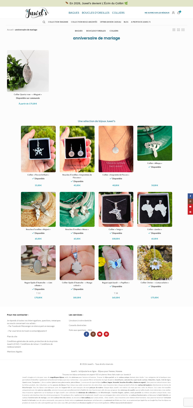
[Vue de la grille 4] (183, 30)
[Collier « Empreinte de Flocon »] (116, 149)
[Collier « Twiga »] (116, 209)
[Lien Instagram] (93, 334)
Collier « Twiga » (116, 229)
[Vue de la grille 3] (178, 30)
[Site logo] (37, 12)
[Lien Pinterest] (106, 334)
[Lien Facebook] (86, 334)
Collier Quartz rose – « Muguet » (28, 94)
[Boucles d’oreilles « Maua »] (77, 209)
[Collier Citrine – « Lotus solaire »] (154, 262)
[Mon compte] (173, 12)
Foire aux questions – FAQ (80, 330)
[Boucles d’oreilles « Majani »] (38, 209)
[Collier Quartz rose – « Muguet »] (28, 71)
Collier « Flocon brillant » (38, 175)
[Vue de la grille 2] (174, 30)
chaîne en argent (139, 382)
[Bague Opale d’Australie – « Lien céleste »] (38, 262)
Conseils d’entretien (77, 325)
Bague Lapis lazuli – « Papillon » (116, 282)
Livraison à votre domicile (80, 320)
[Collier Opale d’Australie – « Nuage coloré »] (77, 262)
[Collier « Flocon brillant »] (38, 149)
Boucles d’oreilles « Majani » (38, 229)
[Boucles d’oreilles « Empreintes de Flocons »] (77, 149)
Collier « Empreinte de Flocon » (115, 175)
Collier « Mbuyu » (154, 163)
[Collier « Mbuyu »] (154, 143)
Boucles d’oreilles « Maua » (77, 229)
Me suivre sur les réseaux (157, 13)
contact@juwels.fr (39, 331)
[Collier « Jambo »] (154, 209)
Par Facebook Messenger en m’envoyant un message (31, 326)
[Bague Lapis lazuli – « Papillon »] (116, 262)
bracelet (116, 382)
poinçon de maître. (96, 387)
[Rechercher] (44, 22)
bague (110, 382)
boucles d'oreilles (126, 382)
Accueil (10, 29)
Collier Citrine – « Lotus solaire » (155, 282)
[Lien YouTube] (99, 334)
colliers (104, 382)
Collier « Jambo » (154, 229)
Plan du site (12, 336)
